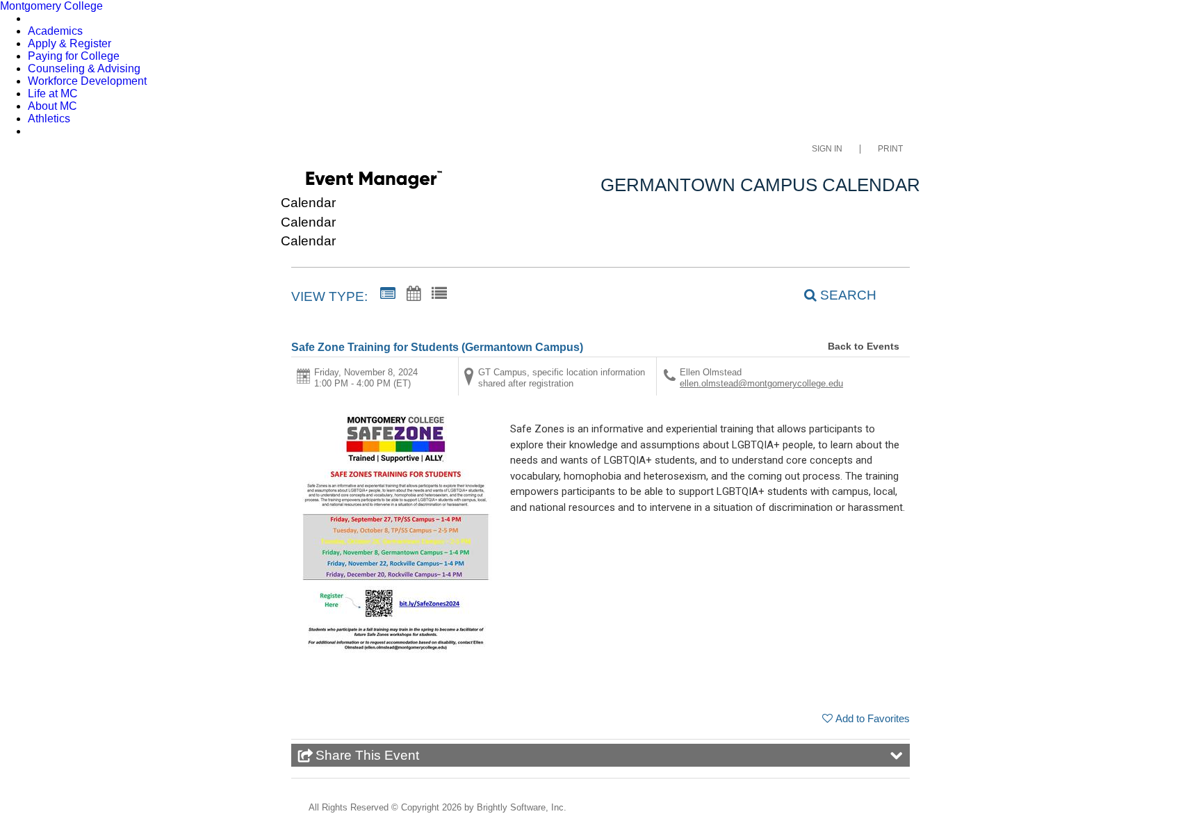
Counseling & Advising (84, 68)
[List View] (439, 294)
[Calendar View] (413, 294)
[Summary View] (387, 294)
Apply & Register (69, 43)
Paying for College (74, 56)
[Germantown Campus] (373, 182)
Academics (55, 31)
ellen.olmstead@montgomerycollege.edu (761, 383)
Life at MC (53, 93)
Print (890, 149)
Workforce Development (87, 81)
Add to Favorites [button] (872, 718)
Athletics (49, 118)
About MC (52, 106)
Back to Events (863, 346)
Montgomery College (51, 6)
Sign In (827, 149)
